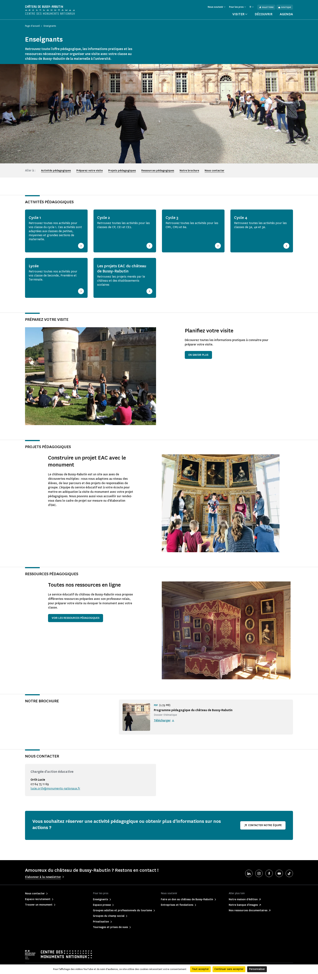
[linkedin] (248, 873)
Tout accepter (200, 969)
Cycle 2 (103, 217)
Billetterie (268, 7)
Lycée (34, 266)
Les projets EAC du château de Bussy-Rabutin (121, 268)
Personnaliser (257, 969)
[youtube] (279, 873)
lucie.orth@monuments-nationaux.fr (55, 788)
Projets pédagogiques (122, 170)
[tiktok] (289, 873)
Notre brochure (189, 170)
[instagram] (259, 873)
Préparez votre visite (89, 170)
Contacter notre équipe (265, 825)
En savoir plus (198, 355)
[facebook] (269, 873)
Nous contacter (214, 170)
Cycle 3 (172, 217)
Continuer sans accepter (228, 969)
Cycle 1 (35, 217)
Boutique (286, 7)
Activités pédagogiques (56, 170)
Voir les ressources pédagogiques (75, 618)
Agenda (286, 14)
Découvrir (263, 14)
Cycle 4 (240, 217)
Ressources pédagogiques (157, 170)
